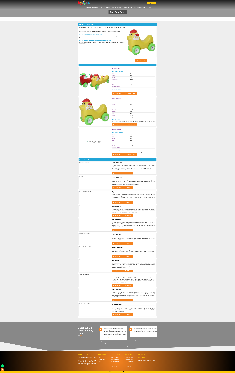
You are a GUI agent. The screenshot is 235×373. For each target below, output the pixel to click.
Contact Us (100, 363)
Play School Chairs (115, 361)
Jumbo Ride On (116, 129)
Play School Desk (115, 359)
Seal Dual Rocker (116, 260)
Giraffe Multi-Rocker (117, 177)
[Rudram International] (90, 2)
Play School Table (115, 357)
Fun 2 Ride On (116, 68)
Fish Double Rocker (117, 304)
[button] (126, 346)
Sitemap (100, 364)
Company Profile (152, 3)
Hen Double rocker (116, 289)
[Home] (84, 7)
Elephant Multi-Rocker (117, 192)
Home (99, 357)
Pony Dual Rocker (116, 219)
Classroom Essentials (116, 363)
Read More (127, 173)
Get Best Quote (117, 93)
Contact (149, 7)
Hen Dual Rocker (116, 275)
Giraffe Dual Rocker (117, 234)
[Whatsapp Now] (2, 365)
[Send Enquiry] (2, 369)
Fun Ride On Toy (116, 98)
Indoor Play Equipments (116, 7)
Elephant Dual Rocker (117, 247)
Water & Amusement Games (92, 7)
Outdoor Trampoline (128, 7)
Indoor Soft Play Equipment (139, 7)
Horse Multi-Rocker (117, 162)
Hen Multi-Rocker (116, 206)
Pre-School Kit (115, 364)
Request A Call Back (130, 93)
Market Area (100, 366)
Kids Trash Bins (115, 366)
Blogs (99, 361)
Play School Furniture (105, 7)
